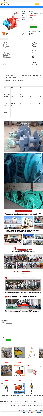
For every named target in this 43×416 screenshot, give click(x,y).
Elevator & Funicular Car (16, 9)
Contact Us (18, 405)
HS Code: (4, 64)
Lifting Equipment (24, 9)
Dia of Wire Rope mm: (7, 54)
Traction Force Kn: (6, 52)
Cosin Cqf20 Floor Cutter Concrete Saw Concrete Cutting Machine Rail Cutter (19, 361)
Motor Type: (5, 58)
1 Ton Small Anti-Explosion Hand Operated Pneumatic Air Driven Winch (19, 379)
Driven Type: (5, 44)
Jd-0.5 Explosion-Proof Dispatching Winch (13, 401)
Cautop (3, 9)
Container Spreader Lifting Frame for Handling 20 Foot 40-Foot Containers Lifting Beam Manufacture (6, 379)
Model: (4, 51)
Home (11, 405)
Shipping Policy (36, 405)
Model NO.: (5, 42)
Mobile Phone (7, 0)
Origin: (4, 63)
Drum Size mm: (5, 55)
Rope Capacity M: (6, 56)
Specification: (5, 62)
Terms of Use (22, 405)
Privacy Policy (27, 405)
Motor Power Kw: (6, 59)
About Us (14, 405)
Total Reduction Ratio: (7, 57)
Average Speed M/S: (6, 53)
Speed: (4, 45)
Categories (6, 9)
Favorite (2, 0)
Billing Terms (31, 405)
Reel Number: (5, 48)
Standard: (4, 50)
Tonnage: (4, 47)
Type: (4, 43)
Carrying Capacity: (6, 46)
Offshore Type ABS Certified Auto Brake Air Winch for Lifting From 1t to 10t (19, 396)
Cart (11, 0)
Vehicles (11, 9)
